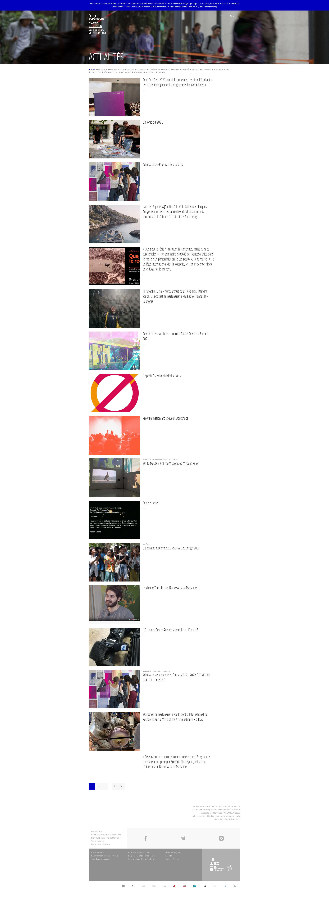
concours (141, 69)
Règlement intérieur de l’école (141, 856)
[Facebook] (145, 832)
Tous (93, 69)
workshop (149, 72)
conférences (154, 69)
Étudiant (161, 72)
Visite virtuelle (97, 841)
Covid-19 (166, 69)
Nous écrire (96, 832)
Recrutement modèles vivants (104, 856)
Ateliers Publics (117, 69)
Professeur (96, 72)
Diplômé (185, 69)
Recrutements (97, 853)
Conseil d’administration (139, 853)
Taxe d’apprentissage (100, 859)
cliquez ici (193, 7)
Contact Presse (172, 859)
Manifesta (206, 69)
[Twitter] (183, 832)
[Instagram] (221, 832)
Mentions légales (173, 853)
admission (102, 69)
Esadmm (195, 69)
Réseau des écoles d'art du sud (117, 72)
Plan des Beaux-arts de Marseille (106, 838)
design (176, 69)
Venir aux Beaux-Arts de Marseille (106, 835)
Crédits (168, 856)
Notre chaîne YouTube (101, 844)
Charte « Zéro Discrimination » (141, 859)
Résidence (138, 72)
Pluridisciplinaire (221, 69)
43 (115, 786)
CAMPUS (130, 69)
